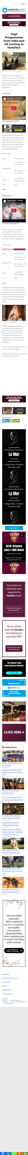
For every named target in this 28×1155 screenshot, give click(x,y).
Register (4, 189)
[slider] (15, 572)
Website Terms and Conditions (15, 1000)
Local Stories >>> (14, 528)
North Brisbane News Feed (9, 747)
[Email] (18, 420)
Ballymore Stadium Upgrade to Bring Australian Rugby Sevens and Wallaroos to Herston (12, 772)
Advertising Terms (5, 1002)
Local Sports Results (7, 994)
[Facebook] (4, 420)
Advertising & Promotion (9, 1003)
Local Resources (6, 982)
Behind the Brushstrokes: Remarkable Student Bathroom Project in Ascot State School (12, 871)
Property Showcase (7, 990)
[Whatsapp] (11, 420)
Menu (23, 4)
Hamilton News (5, 974)
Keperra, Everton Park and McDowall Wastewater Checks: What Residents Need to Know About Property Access (12, 832)
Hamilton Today (5, 998)
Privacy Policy (4, 1000)
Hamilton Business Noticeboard (10, 978)
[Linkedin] (7, 420)
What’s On (4, 986)
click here (17, 349)
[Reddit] (14, 420)
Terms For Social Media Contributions (18, 1002)
